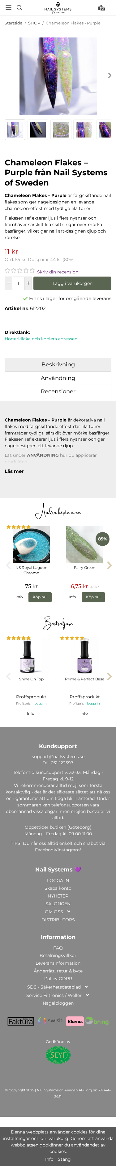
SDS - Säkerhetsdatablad (54, 987)
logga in (40, 703)
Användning (58, 378)
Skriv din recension (57, 272)
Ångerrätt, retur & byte (58, 971)
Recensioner (58, 391)
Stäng (64, 1159)
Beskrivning (58, 364)
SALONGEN (58, 903)
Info (19, 597)
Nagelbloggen (58, 1003)
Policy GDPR (58, 978)
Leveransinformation (58, 963)
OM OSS (54, 912)
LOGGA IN (58, 880)
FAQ (58, 948)
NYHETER (58, 896)
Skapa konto (58, 888)
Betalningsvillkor (58, 955)
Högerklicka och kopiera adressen (41, 339)
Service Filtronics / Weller (54, 995)
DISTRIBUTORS (58, 920)
